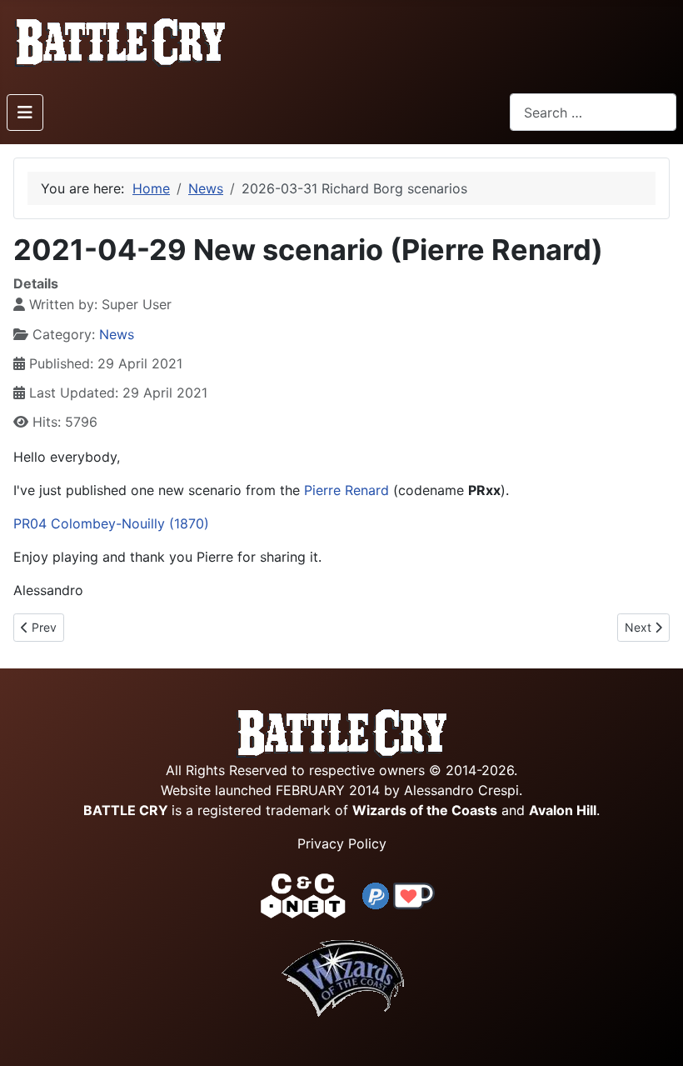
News (116, 334)
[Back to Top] (655, 1034)
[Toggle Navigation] (25, 112)
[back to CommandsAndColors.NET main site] (303, 894)
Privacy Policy (341, 843)
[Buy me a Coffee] (414, 894)
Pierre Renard (346, 490)
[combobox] (593, 112)
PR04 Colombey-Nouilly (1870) (111, 523)
